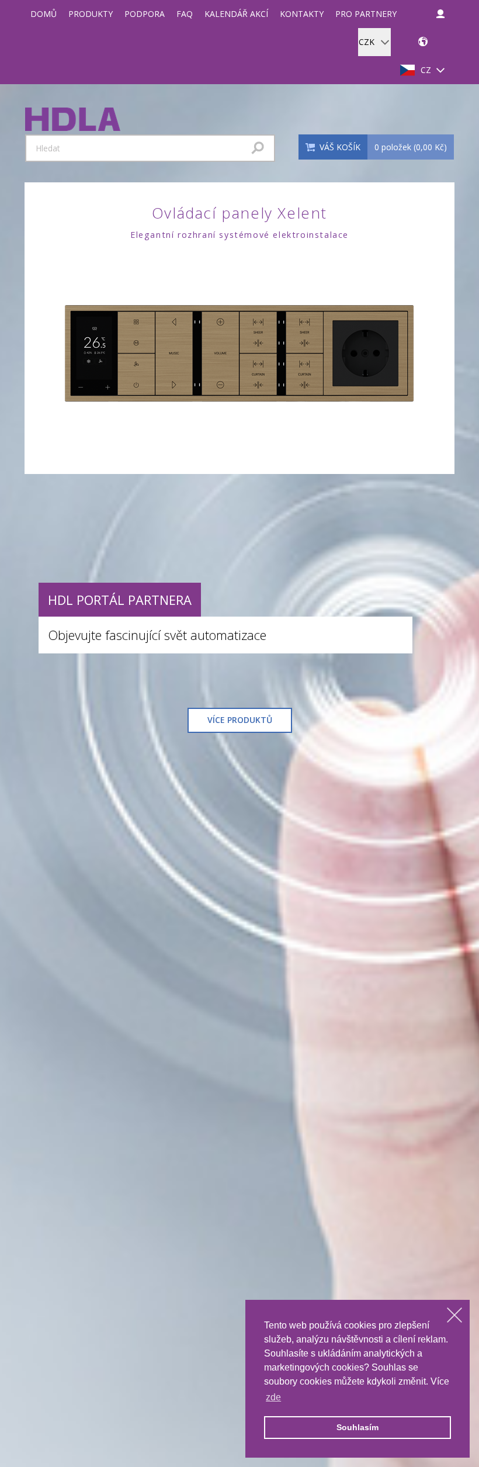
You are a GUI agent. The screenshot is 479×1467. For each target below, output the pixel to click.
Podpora (144, 13)
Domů (43, 13)
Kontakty (302, 13)
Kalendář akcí (236, 13)
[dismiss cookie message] (454, 1315)
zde (273, 1397)
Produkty (90, 13)
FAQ (184, 13)
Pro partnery (366, 13)
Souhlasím (357, 1427)
